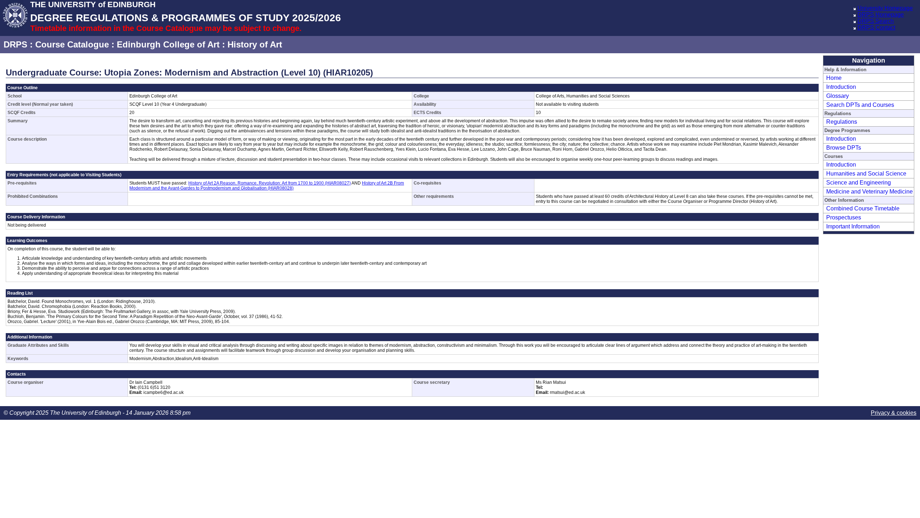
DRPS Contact (876, 27)
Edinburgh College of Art (168, 44)
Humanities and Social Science (866, 174)
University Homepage (885, 8)
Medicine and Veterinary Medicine (869, 191)
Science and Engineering (858, 183)
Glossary (837, 96)
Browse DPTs (843, 148)
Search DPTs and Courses (860, 105)
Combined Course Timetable (863, 208)
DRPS (15, 44)
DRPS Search (875, 21)
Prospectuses (843, 217)
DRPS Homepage (880, 15)
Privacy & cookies (893, 413)
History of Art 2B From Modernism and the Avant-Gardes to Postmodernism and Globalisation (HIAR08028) (266, 186)
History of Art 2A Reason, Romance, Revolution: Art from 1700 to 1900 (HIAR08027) (269, 183)
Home (834, 78)
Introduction (841, 87)
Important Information (853, 226)
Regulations (841, 122)
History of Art (254, 44)
